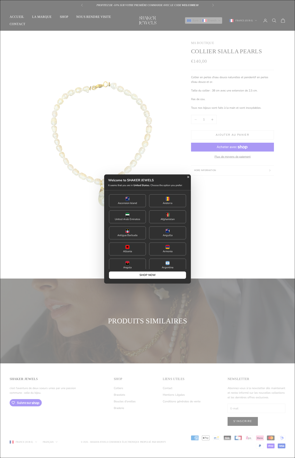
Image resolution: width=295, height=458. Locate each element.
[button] (127, 200)
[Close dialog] (188, 177)
